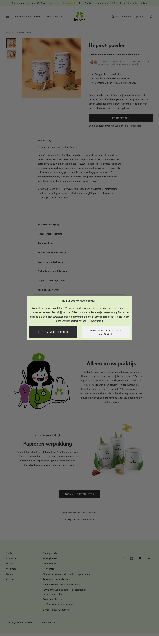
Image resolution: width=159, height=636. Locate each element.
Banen (9, 574)
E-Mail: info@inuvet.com (56, 609)
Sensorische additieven (50, 261)
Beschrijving (44, 140)
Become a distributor (54, 599)
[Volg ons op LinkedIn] (148, 558)
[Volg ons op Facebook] (123, 558)
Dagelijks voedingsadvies (52, 280)
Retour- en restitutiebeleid (56, 579)
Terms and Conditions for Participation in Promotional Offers (64, 592)
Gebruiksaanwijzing (48, 224)
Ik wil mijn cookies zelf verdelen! (105, 332)
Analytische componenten (52, 252)
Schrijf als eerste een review (79, 519)
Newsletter (48, 569)
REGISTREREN (120, 118)
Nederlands (53, 16)
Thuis (9, 553)
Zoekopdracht (50, 553)
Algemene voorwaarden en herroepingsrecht (67, 574)
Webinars (11, 569)
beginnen (10, 32)
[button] (79, 519)
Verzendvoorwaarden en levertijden (61, 584)
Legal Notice (49, 563)
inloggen (136, 126)
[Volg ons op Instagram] (131, 558)
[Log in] (151, 16)
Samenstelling (45, 243)
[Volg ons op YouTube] (140, 558)
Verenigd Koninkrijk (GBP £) (27, 16)
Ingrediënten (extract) (50, 233)
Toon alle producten (79, 494)
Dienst (9, 563)
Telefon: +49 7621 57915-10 (58, 604)
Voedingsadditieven (48, 289)
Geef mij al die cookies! (53, 332)
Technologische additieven (52, 271)
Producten (11, 558)
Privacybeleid (96, 321)
